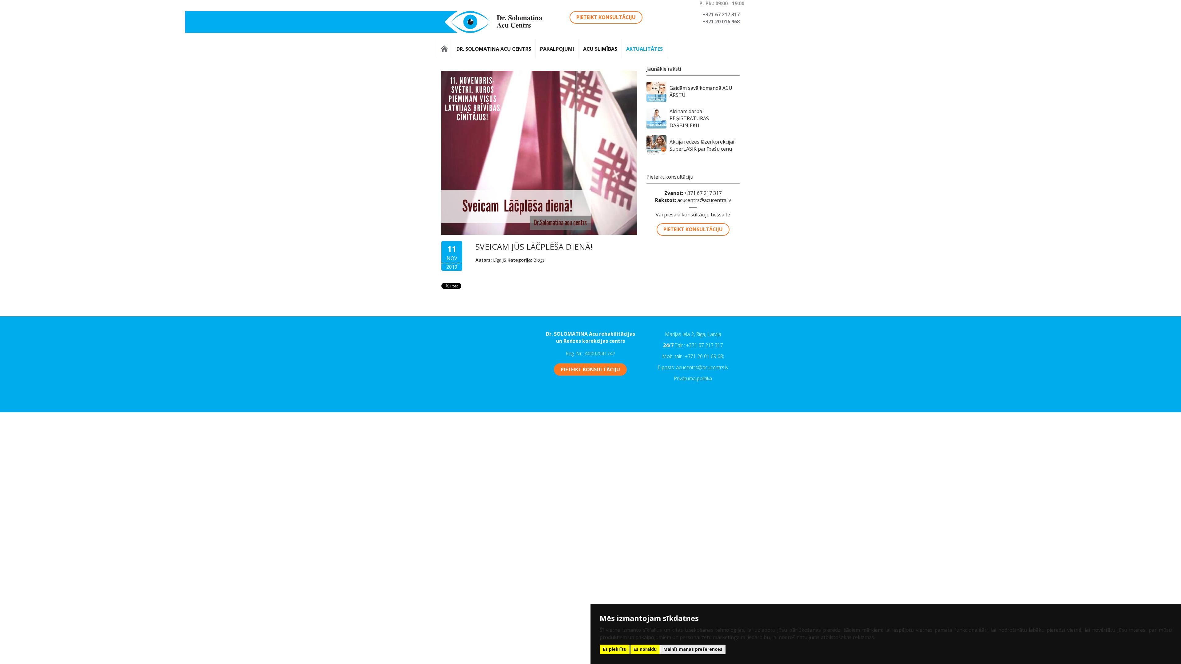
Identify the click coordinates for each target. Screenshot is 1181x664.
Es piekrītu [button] (614, 649)
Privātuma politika (693, 378)
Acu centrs (444, 48)
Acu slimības (600, 48)
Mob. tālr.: (673, 356)
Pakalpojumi (557, 48)
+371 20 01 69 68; (704, 356)
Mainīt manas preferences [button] (692, 649)
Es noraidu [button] (645, 649)
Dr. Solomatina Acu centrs (493, 48)
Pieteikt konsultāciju (606, 17)
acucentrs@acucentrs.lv (704, 200)
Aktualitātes (644, 48)
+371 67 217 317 (704, 345)
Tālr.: (680, 345)
